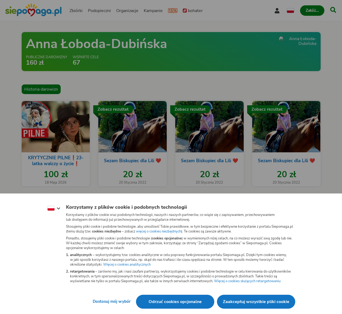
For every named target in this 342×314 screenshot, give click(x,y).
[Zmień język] (53, 208)
